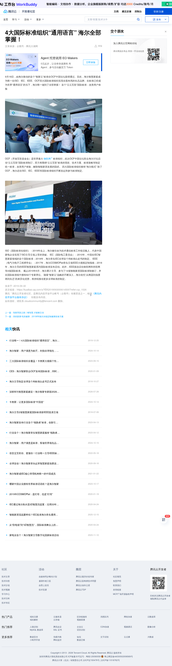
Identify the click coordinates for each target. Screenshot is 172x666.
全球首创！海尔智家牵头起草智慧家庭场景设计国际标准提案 (34, 463)
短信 (79, 636)
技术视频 (6, 589)
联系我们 (117, 585)
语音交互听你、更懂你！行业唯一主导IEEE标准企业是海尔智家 (34, 453)
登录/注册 (159, 11)
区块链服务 (82, 616)
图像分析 (151, 626)
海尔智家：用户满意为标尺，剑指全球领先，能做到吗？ (34, 350)
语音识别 (81, 629)
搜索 (138, 19)
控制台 (138, 11)
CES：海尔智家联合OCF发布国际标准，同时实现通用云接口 (34, 371)
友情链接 (117, 589)
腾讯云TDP (81, 589)
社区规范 (117, 576)
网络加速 (128, 616)
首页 (5, 19)
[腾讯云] (9, 11)
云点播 (127, 636)
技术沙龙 (6, 585)
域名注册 (34, 616)
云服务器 (57, 616)
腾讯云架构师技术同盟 (86, 580)
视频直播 (81, 619)
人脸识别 (34, 626)
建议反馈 (126, 11)
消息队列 (104, 616)
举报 (100, 45)
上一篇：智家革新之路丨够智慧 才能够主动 (24, 312)
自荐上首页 (44, 585)
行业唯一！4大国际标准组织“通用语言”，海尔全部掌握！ (34, 340)
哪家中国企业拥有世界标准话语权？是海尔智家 (34, 483)
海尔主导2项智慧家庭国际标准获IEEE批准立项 (33, 412)
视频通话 (128, 626)
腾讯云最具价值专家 (85, 576)
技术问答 (6, 580)
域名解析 (34, 619)
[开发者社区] (28, 11)
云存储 (56, 619)
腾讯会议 (57, 626)
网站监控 (57, 639)
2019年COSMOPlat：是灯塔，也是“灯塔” (31, 494)
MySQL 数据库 (36, 629)
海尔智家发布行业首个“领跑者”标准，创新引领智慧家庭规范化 (34, 422)
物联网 (47, 158)
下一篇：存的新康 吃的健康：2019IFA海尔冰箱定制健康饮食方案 (34, 316)
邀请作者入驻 (45, 580)
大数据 (150, 636)
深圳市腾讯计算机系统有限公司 (53, 656)
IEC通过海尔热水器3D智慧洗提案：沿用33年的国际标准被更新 (34, 504)
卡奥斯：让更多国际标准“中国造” (26, 402)
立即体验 (90, 62)
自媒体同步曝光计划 (48, 576)
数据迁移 (81, 639)
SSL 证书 (57, 629)
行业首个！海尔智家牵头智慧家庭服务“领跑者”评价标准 (34, 432)
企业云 (80, 626)
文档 (116, 11)
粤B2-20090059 (93, 656)
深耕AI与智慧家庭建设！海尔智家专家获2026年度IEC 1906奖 (34, 391)
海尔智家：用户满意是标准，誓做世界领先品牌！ (34, 443)
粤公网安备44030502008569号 (118, 656)
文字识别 (104, 636)
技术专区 (6, 602)
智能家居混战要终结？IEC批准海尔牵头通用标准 (34, 514)
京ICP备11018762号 (110, 660)
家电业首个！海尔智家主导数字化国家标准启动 (34, 535)
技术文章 (6, 576)
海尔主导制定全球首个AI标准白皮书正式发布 (32, 381)
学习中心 (6, 593)
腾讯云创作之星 (83, 585)
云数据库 (151, 616)
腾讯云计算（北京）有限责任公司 (67, 660)
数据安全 (34, 636)
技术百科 (6, 598)
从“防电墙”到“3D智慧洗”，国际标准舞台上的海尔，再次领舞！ (34, 524)
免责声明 (117, 580)
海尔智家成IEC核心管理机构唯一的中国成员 (32, 473)
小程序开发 (35, 639)
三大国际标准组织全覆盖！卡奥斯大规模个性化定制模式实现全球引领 (34, 361)
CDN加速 (104, 626)
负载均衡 (57, 636)
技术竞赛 (43, 589)
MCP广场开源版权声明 (123, 593)
